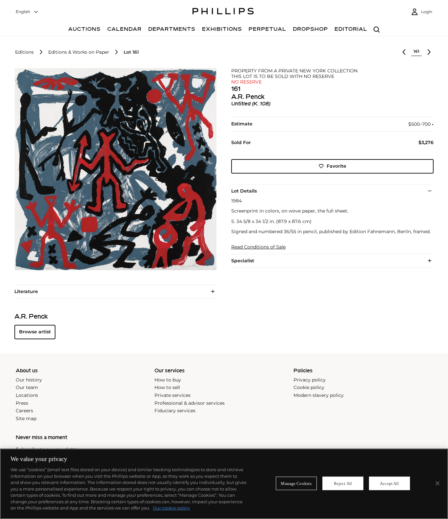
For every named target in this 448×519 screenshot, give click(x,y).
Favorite (336, 166)
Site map (26, 418)
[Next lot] (429, 52)
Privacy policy (310, 380)
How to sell (167, 387)
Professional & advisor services (189, 403)
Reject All (343, 483)
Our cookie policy (171, 507)
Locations (27, 395)
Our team (27, 387)
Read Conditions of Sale (258, 247)
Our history (29, 380)
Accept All (389, 483)
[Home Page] (223, 12)
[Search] (377, 30)
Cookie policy (309, 387)
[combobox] (27, 12)
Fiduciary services (174, 411)
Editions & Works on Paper (78, 52)
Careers (24, 411)
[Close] (437, 483)
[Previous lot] (404, 52)
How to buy (167, 380)
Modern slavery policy (319, 395)
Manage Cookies (296, 483)
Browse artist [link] (35, 332)
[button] (113, 169)
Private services (172, 395)
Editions (24, 52)
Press (22, 403)
